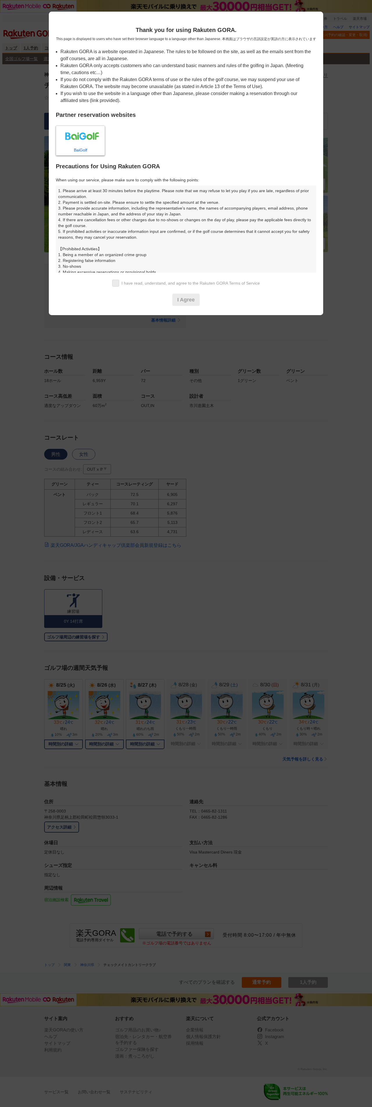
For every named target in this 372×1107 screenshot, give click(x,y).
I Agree (186, 300)
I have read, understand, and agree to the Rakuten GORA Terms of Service (190, 283)
